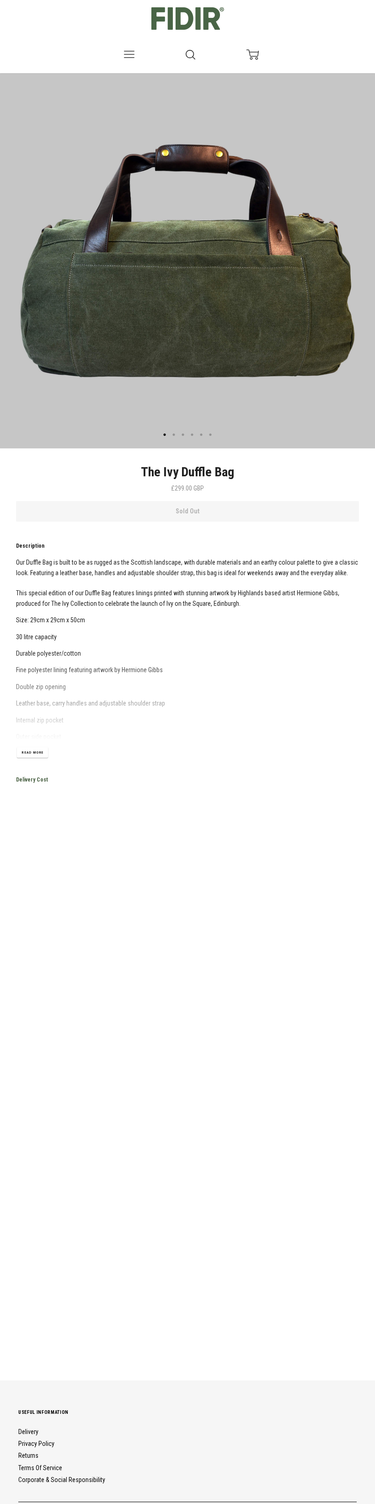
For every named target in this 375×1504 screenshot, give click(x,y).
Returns (28, 1455)
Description (30, 546)
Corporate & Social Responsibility (61, 1479)
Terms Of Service (40, 1468)
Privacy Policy (36, 1443)
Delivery (28, 1431)
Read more (32, 752)
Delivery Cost (32, 779)
